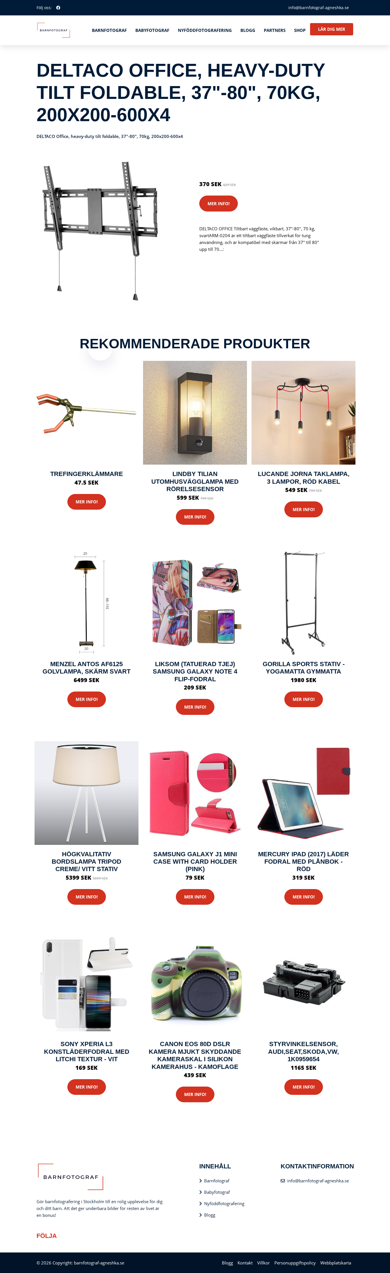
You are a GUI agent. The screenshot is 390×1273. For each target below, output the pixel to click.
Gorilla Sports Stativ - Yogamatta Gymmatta (304, 667)
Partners (275, 30)
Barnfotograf (109, 30)
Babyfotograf (152, 30)
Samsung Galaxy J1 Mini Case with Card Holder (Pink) (195, 862)
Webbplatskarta (335, 1263)
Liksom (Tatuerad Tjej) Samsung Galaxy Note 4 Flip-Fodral (195, 671)
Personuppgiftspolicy (295, 1263)
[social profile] (58, 7)
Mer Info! (219, 203)
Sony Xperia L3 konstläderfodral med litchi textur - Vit (86, 1051)
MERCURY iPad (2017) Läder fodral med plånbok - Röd (303, 862)
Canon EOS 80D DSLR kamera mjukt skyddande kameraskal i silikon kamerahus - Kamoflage (195, 1055)
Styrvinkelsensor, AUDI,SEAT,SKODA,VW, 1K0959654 (303, 1051)
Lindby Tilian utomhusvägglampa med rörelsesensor (195, 481)
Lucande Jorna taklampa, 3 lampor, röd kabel (303, 477)
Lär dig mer (331, 29)
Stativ (249, 160)
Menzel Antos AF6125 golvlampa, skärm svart (86, 667)
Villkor (263, 1263)
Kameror (233, 160)
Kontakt (245, 1263)
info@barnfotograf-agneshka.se (318, 7)
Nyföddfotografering (205, 30)
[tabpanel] (100, 230)
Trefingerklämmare (86, 473)
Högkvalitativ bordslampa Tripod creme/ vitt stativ (86, 862)
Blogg (247, 30)
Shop (299, 30)
